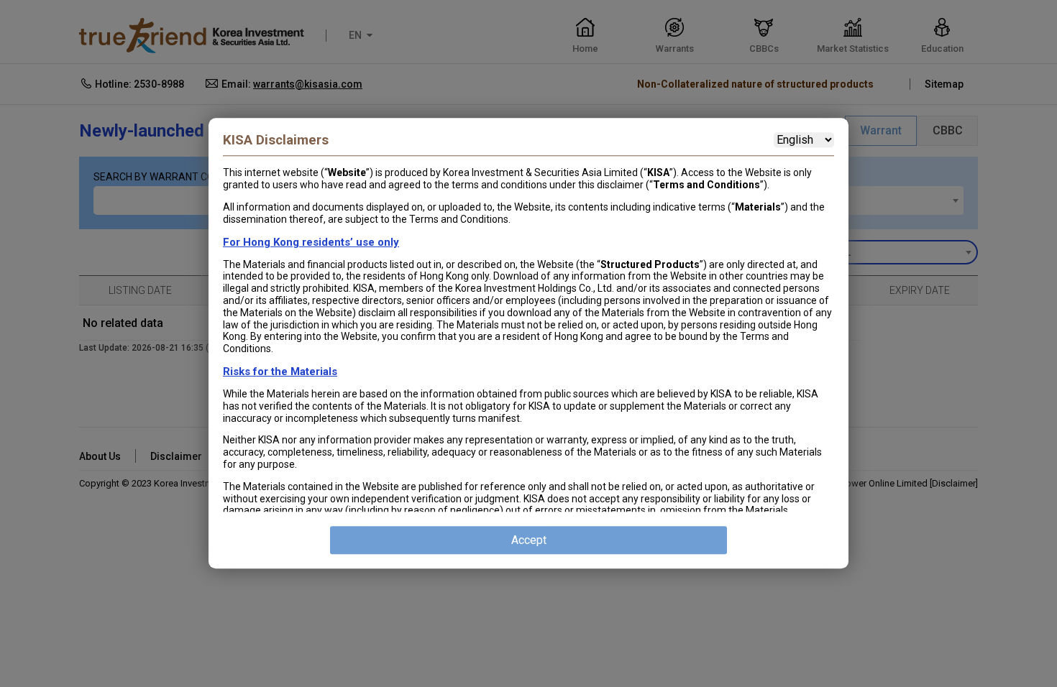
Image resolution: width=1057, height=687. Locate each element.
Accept (528, 541)
